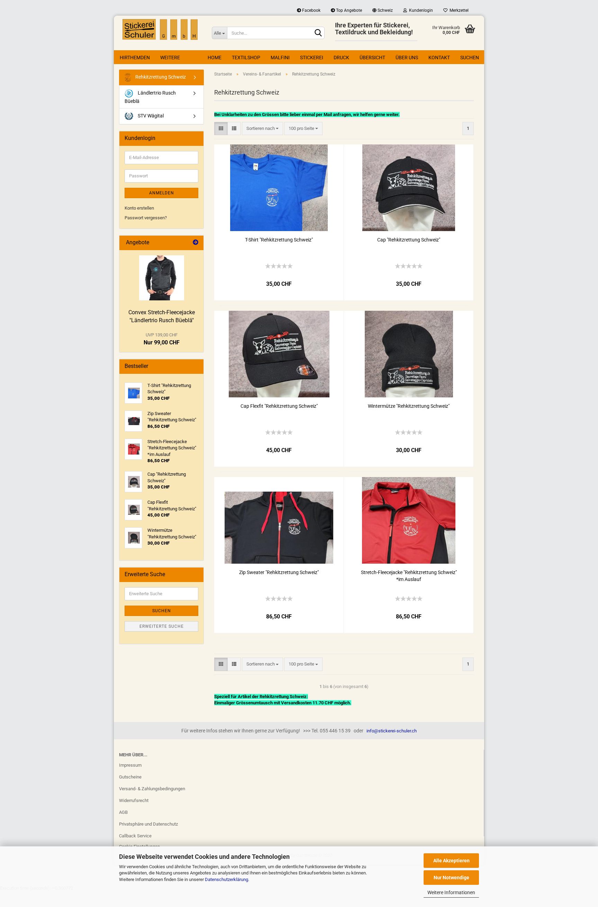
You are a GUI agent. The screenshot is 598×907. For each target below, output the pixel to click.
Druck (341, 57)
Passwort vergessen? (146, 217)
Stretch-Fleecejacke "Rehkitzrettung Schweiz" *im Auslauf (409, 576)
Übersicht (372, 57)
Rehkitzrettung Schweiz (160, 77)
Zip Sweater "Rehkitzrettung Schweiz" (279, 572)
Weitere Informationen (451, 892)
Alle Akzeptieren (451, 860)
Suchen (469, 57)
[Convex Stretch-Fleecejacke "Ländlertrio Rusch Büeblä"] (161, 277)
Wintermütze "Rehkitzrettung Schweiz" (409, 406)
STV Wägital (150, 115)
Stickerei (311, 57)
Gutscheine (130, 777)
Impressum (130, 765)
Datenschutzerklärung (226, 879)
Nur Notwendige (451, 877)
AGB (123, 812)
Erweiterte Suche (161, 626)
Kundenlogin (420, 10)
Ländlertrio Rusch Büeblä (150, 97)
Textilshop (246, 57)
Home (214, 57)
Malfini (280, 57)
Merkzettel (458, 10)
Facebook (310, 10)
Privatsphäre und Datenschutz (148, 824)
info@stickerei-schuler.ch (391, 730)
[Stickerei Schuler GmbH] (160, 29)
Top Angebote (348, 10)
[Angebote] (195, 243)
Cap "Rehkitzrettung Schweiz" (408, 240)
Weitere (170, 57)
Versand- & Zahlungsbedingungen (152, 788)
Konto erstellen (139, 208)
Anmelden (161, 193)
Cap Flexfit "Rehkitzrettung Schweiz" (279, 406)
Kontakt (439, 57)
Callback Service (135, 835)
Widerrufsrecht (133, 800)
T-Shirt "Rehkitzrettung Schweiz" (279, 240)
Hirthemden (135, 57)
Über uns (407, 57)
